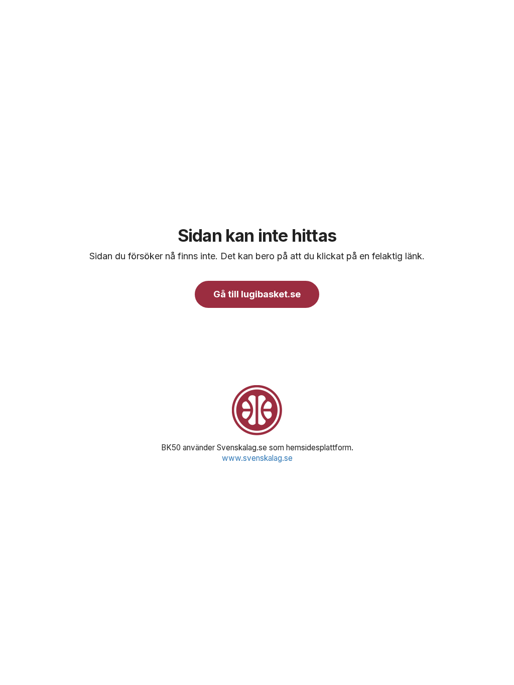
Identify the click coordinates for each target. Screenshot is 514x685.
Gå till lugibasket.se (257, 294)
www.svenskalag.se (257, 458)
